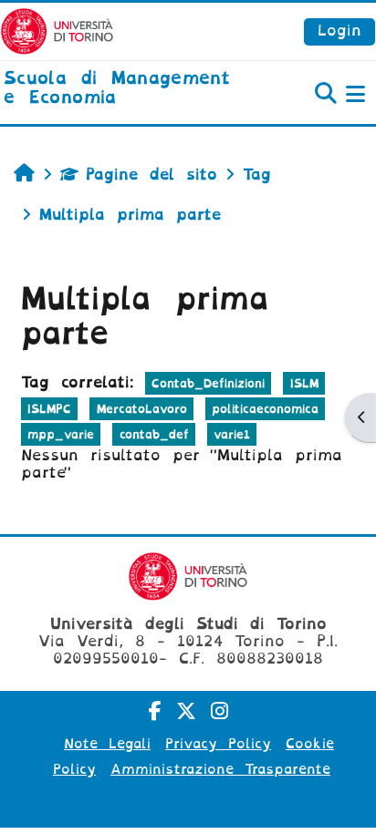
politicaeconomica (265, 409)
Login (339, 30)
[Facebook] (155, 711)
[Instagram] (219, 711)
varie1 (232, 434)
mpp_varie (60, 434)
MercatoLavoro (142, 409)
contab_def (154, 434)
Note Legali (107, 744)
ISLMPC (49, 409)
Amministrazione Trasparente (220, 769)
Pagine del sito (151, 174)
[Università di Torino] (57, 30)
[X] (186, 711)
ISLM (304, 383)
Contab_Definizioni (208, 383)
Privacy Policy (218, 744)
